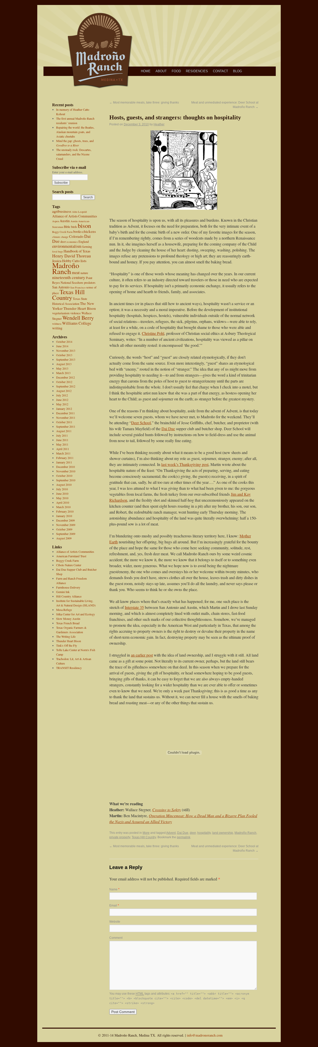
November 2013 (65, 350)
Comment (115, 938)
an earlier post (142, 655)
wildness (56, 323)
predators (89, 282)
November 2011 (65, 417)
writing (57, 328)
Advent (171, 833)
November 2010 (65, 471)
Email (114, 905)
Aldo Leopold (79, 211)
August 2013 (64, 364)
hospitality (204, 833)
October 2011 (64, 422)
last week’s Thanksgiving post (184, 464)
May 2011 (62, 444)
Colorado (76, 236)
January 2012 (64, 409)
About (161, 71)
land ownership (222, 833)
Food (176, 71)
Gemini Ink (63, 592)
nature (84, 273)
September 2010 (65, 480)
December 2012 (65, 377)
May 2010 (62, 498)
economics (72, 242)
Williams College (76, 323)
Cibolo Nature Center (68, 565)
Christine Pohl (153, 333)
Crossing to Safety (166, 809)
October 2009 (64, 529)
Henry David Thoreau (71, 256)
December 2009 (65, 520)
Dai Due (168, 428)
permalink (183, 837)
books (77, 231)
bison (84, 225)
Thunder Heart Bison (79, 308)
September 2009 (65, 534)
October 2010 (64, 476)
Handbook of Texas (77, 251)
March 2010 (63, 507)
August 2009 (64, 538)
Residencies (197, 71)
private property (119, 837)
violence (75, 313)
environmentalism (66, 246)
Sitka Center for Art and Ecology (75, 614)
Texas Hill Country (68, 295)
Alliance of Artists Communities (74, 216)
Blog (237, 71)
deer (63, 242)
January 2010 (64, 516)
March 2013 (63, 373)
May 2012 (62, 404)
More (146, 833)
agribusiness (61, 211)
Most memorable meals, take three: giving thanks (144, 102)
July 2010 (62, 489)
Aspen (55, 221)
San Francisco (77, 287)
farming (87, 246)
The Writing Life (66, 636)
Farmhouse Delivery (68, 587)
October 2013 (64, 355)
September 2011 (65, 426)
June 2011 (62, 440)
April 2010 (62, 502)
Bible (67, 227)
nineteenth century (68, 277)
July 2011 (62, 435)
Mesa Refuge (64, 610)
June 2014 (62, 346)
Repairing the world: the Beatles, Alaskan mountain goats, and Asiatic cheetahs (75, 131)
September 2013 (65, 359)
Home (146, 71)
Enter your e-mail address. (67, 172)
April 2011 (62, 449)
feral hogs (57, 251)
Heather (159, 124)
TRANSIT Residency (69, 668)
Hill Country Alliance (68, 596)
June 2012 (62, 400)
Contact (220, 71)
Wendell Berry (78, 317)
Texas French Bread (68, 623)
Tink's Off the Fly (66, 645)
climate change (60, 237)
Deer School (141, 422)
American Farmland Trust (71, 556)
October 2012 (64, 382)
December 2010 (65, 467)
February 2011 (65, 458)
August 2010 (64, 485)
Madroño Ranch (65, 268)
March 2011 (63, 453)
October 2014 (64, 342)
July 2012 (62, 395)
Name (114, 889)
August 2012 (64, 391)
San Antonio (61, 287)
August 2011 (64, 431)
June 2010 (62, 493)
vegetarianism (61, 313)
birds (74, 227)
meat (76, 272)
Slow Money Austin (68, 619)
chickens (89, 231)
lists (83, 260)
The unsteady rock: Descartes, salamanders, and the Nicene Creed (73, 154)
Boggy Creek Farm (62, 232)
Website (114, 921)
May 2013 (62, 368)
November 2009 (65, 525)
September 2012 (65, 386)
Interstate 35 (134, 607)
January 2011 (64, 462)
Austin (65, 220)
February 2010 (65, 511)
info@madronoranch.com (205, 1035)
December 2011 (65, 413)
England (84, 242)
